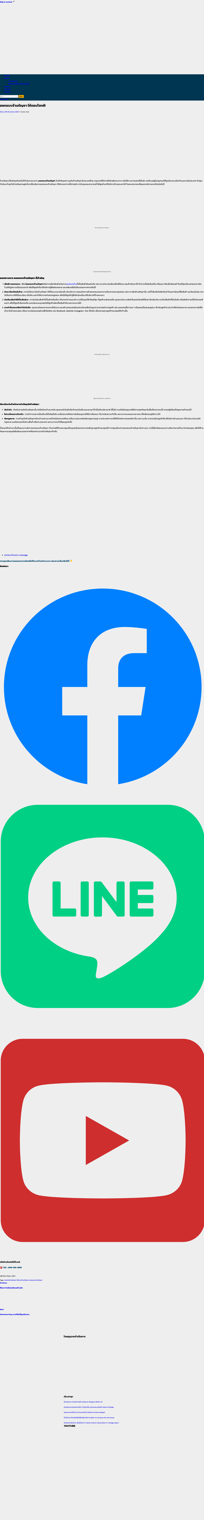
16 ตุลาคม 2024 (13, 111)
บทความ (7, 86)
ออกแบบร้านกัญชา (35, 1280)
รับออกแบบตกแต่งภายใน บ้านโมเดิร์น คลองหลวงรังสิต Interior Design (89, 1407)
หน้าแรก (7, 75)
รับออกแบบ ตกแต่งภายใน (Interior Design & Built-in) (83, 1402)
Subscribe (4, 99)
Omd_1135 (4, 111)
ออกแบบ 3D (12, 81)
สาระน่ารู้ (7, 89)
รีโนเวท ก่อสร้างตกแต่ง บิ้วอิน (18, 83)
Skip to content (6, 2)
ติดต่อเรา (7, 92)
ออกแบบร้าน (71, 284)
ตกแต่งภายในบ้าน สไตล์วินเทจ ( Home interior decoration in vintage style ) (91, 1422)
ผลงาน (6, 78)
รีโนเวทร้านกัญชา (23, 1280)
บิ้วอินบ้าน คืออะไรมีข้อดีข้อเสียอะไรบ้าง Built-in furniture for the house (89, 1417)
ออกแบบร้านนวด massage (16, 555)
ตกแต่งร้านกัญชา (10, 1280)
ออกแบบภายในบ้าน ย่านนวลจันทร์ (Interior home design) (84, 1412)
